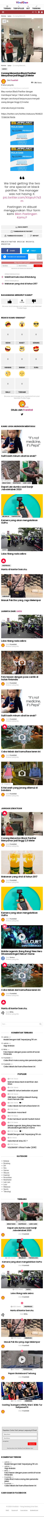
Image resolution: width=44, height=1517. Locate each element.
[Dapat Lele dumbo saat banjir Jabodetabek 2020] (22, 472)
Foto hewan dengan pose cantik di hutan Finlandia (19, 678)
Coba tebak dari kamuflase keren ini (20, 751)
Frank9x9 (7, 1058)
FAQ (7, 1510)
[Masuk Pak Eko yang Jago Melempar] (22, 586)
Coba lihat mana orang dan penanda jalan (23, 1060)
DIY (5, 1166)
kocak (22, 242)
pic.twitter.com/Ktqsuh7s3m (22, 199)
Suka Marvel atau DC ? (17, 1141)
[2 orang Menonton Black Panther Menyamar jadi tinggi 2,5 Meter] (22, 824)
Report (36, 236)
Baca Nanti (23, 227)
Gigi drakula (9, 1046)
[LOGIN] (42, 12)
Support (15, 1510)
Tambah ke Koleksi (15, 236)
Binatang (6, 483)
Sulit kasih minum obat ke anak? (18, 456)
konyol (30, 242)
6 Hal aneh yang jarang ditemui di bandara (19, 789)
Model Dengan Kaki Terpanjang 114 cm (20, 1039)
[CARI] (36, 12)
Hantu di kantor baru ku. (14, 569)
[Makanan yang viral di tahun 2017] (22, 862)
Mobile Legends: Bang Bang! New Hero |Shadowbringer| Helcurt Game (21, 952)
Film (5, 1168)
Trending (36, 8)
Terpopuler (18, 8)
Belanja (5, 516)
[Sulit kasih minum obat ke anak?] (22, 441)
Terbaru (7, 8)
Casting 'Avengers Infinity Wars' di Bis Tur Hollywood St (22, 1406)
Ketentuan (34, 1510)
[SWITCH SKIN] (39, 12)
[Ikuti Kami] (33, 12)
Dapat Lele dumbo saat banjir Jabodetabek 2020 (17, 488)
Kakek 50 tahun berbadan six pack (23, 1090)
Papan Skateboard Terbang (22, 1373)
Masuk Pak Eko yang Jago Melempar (21, 600)
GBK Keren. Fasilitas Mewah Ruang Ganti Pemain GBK (22, 1098)
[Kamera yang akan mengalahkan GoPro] (22, 506)
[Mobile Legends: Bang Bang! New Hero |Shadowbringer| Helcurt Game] (22, 937)
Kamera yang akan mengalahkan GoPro (19, 521)
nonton (6, 244)
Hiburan (5, 596)
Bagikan (4, 21)
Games (6, 1170)
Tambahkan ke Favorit (23, 231)
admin (6, 1037)
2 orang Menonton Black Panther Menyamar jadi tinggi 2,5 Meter (18, 839)
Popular (4, 926)
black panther (9, 242)
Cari (40, 1024)
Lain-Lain (27, 483)
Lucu (4, 452)
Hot (28, 8)
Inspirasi (17, 483)
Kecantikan (8, 1177)
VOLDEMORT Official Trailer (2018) (22, 1147)
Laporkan (24, 1510)
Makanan (7, 1187)
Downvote (33, 301)
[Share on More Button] (32, 256)
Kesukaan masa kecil (17, 1112)
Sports (6, 1189)
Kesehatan (7, 1180)
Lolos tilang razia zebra (13, 553)
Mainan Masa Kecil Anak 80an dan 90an (23, 1083)
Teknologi (16, 516)
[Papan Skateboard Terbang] (22, 1359)
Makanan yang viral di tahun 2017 (19, 876)
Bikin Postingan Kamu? (26, 215)
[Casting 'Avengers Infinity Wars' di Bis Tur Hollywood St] (22, 1391)
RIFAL (5, 1049)
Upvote (9, 301)
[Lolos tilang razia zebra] (22, 539)
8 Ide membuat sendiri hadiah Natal (24, 1119)
